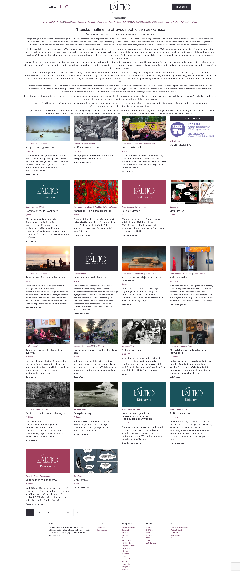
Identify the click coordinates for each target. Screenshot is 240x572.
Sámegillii (92, 22)
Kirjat (167, 22)
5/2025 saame (152, 538)
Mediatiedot (176, 535)
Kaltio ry (174, 538)
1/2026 (149, 532)
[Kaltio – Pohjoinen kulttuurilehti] (120, 7)
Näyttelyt (136, 22)
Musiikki (144, 22)
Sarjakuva (82, 22)
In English (175, 22)
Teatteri (60, 22)
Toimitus (174, 532)
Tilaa (181, 7)
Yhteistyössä (175, 141)
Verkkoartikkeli (49, 22)
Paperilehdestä (115, 22)
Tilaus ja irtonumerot (180, 527)
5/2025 (149, 540)
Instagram (102, 530)
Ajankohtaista (127, 144)
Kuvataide (159, 22)
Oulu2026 (127, 22)
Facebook (102, 527)
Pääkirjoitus (102, 22)
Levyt (151, 22)
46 (68, 512)
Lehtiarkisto (151, 543)
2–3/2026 (29, 151)
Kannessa (78, 207)
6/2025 (149, 535)
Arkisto (194, 22)
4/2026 (125, 151)
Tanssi (67, 22)
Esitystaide (185, 22)
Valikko (52, 7)
